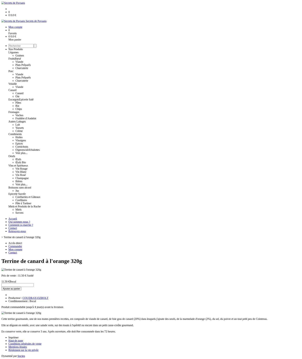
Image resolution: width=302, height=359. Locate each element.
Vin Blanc (21, 171)
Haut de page (15, 340)
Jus (17, 190)
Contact (12, 228)
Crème (19, 130)
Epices (19, 143)
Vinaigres (20, 140)
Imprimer (13, 337)
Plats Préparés (23, 64)
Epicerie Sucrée (17, 193)
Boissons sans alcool (19, 187)
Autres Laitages (17, 121)
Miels (18, 209)
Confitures (21, 200)
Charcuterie (21, 68)
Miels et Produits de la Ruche (24, 206)
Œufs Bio (20, 162)
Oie (17, 96)
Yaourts (19, 127)
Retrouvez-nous (17, 231)
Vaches (19, 115)
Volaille (12, 83)
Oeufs (11, 156)
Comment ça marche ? (20, 224)
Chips (18, 108)
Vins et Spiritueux (18, 165)
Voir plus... (21, 152)
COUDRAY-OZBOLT (35, 297)
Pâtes (18, 102)
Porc (10, 71)
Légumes (13, 52)
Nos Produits (15, 49)
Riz (17, 105)
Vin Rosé (20, 174)
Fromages (13, 112)
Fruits (11, 58)
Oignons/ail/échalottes (27, 149)
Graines (19, 55)
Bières (18, 181)
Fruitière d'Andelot (25, 118)
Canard (12, 90)
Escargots (13, 99)
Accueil (12, 218)
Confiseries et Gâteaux (27, 196)
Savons (19, 212)
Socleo (21, 355)
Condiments (15, 134)
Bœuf (18, 58)
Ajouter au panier (11, 288)
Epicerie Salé (26, 99)
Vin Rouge (21, 168)
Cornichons (21, 146)
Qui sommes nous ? (19, 221)
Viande (19, 61)
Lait (17, 124)
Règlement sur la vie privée (23, 350)
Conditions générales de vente (24, 343)
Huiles (19, 137)
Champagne (22, 178)
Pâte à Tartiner (23, 203)
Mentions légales (17, 346)
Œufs (18, 159)
